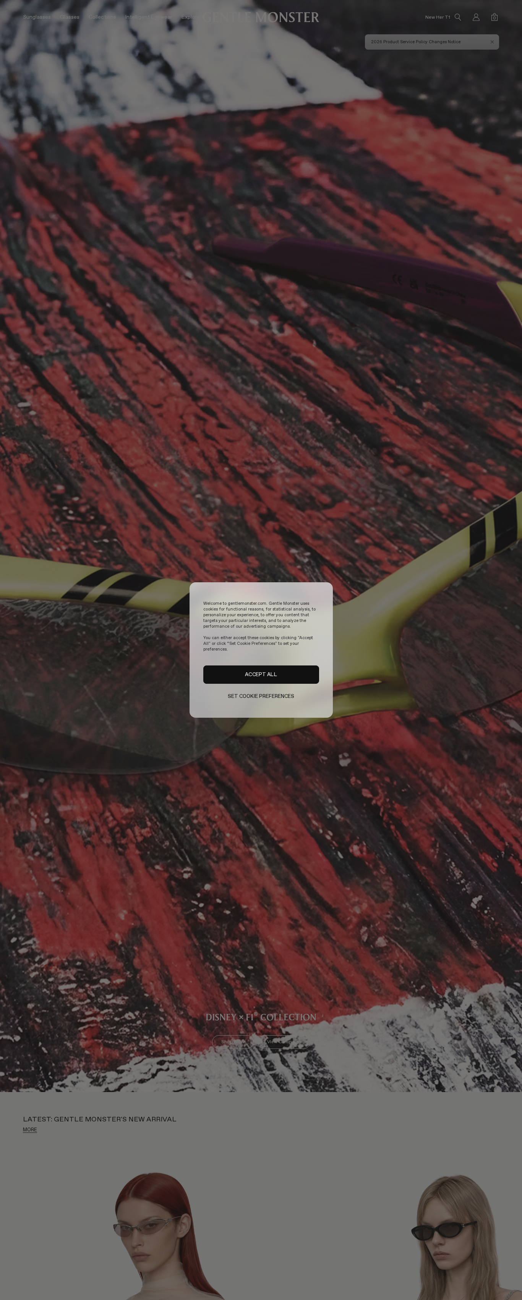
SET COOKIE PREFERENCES (261, 696)
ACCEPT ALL (261, 674)
